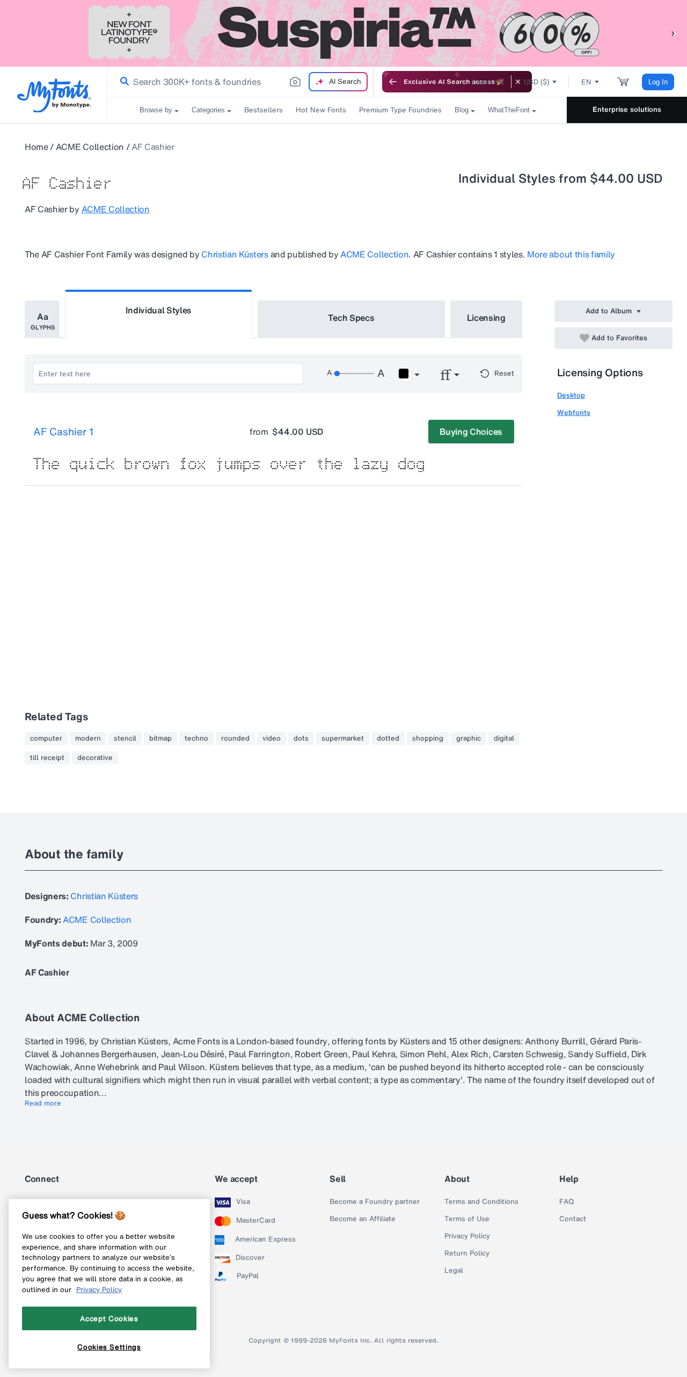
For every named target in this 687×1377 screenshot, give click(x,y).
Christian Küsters (234, 254)
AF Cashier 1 (63, 432)
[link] (122, 81)
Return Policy (466, 1253)
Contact (572, 1219)
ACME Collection (90, 146)
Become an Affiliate (363, 1219)
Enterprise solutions (627, 109)
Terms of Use (466, 1219)
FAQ (566, 1201)
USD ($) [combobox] (536, 82)
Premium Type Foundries (400, 110)
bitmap (160, 738)
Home (36, 146)
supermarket (342, 738)
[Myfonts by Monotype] (54, 95)
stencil (125, 738)
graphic (468, 738)
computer (46, 738)
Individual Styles (159, 310)
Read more (43, 1103)
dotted (388, 738)
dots (301, 738)
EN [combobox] (586, 82)
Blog (462, 110)
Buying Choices (471, 431)
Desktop (571, 395)
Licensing (486, 317)
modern (88, 738)
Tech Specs (351, 317)
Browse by (156, 110)
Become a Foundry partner (375, 1201)
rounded (235, 738)
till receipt (47, 758)
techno (196, 738)
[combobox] (240, 82)
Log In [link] (658, 82)
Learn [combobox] (482, 82)
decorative (95, 758)
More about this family (571, 254)
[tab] (42, 319)
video (271, 738)
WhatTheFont (509, 110)
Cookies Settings (109, 1346)
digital (504, 738)
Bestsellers (263, 110)
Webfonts (573, 412)
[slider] (353, 373)
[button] (673, 33)
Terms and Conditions (481, 1201)
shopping (427, 738)
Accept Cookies (109, 1318)
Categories (208, 110)
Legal (453, 1270)
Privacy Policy (467, 1236)
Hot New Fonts (321, 110)
